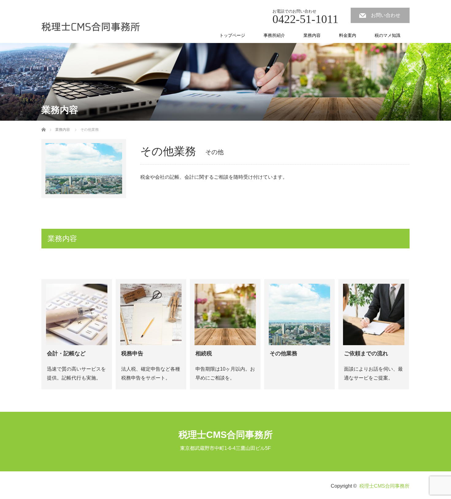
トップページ (232, 35)
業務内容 (312, 35)
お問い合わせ (385, 15)
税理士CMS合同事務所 (226, 435)
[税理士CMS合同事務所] (90, 27)
